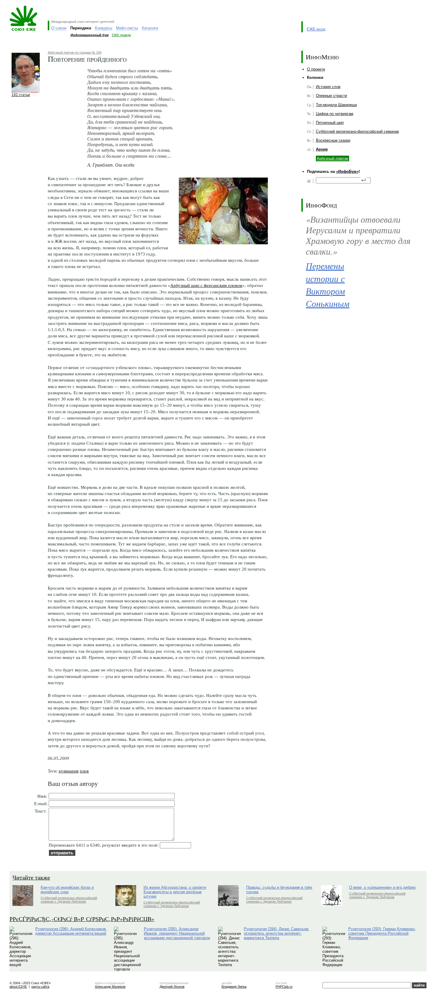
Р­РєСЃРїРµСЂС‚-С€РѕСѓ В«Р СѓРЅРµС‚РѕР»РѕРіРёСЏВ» (81, 919)
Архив (322, 149)
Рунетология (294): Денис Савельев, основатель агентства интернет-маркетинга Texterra (277, 933)
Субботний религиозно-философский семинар (357, 131)
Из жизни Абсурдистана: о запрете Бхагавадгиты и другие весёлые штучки (175, 892)
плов (84, 770)
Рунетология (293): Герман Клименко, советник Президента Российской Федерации (382, 933)
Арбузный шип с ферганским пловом (206, 285)
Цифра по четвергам (334, 113)
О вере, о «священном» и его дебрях (382, 887)
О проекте (316, 69)
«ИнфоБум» (347, 171)
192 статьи (21, 95)
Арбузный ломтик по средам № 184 (74, 52)
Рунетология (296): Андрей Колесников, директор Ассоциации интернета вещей (71, 931)
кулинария (69, 770)
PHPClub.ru (284, 986)
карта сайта (40, 986)
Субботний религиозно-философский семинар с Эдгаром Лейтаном (69, 899)
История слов (328, 86)
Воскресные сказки (333, 140)
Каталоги (150, 28)
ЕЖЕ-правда (121, 35)
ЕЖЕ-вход (316, 29)
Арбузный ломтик (332, 158)
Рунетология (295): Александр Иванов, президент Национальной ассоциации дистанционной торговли (177, 933)
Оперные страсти (331, 95)
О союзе (58, 28)
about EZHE (18, 986)
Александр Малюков (110, 986)
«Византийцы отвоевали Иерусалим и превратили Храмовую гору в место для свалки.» (358, 235)
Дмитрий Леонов (172, 986)
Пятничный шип (330, 122)
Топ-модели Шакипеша (336, 105)
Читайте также (31, 877)
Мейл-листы (127, 28)
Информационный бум (90, 35)
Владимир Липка (234, 986)
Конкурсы (103, 28)
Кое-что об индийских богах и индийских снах (67, 889)
